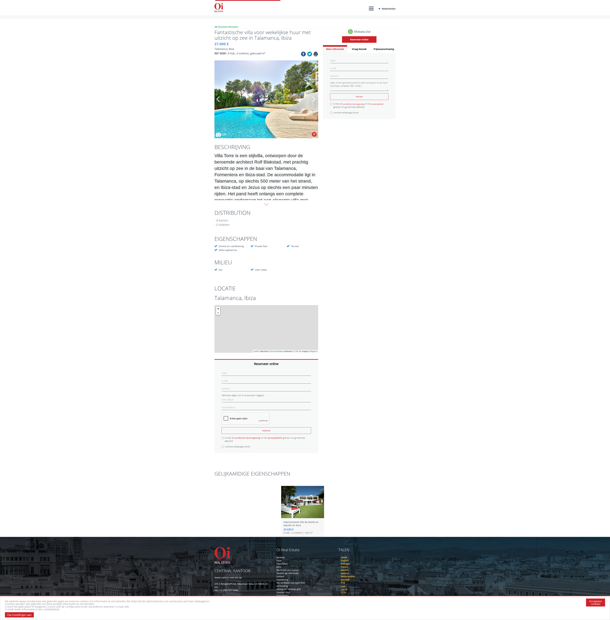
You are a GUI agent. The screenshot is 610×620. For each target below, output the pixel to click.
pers (278, 566)
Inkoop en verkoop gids (288, 589)
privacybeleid (275, 437)
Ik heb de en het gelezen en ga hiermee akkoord (265, 439)
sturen (359, 96)
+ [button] (218, 308)
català (344, 557)
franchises (282, 563)
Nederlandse (389, 8)
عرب (343, 585)
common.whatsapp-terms (237, 446)
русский (345, 579)
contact (280, 576)
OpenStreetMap (276, 351)
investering (282, 579)
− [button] (218, 312)
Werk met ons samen (287, 570)
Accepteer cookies (595, 602)
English (345, 560)
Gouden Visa (283, 592)
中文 (343, 582)
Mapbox (314, 351)
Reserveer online (359, 39)
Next (313, 99)
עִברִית (343, 592)
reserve (266, 430)
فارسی (344, 589)
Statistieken (282, 595)
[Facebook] (303, 54)
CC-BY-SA (297, 351)
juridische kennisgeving (248, 437)
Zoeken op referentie (287, 573)
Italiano (345, 573)
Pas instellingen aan (19, 615)
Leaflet (256, 351)
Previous (218, 99)
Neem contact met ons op (228, 577)
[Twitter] (309, 54)
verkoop (280, 557)
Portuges (345, 563)
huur (279, 560)
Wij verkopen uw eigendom (290, 582)
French (344, 566)
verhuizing (282, 585)
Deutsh (344, 570)
